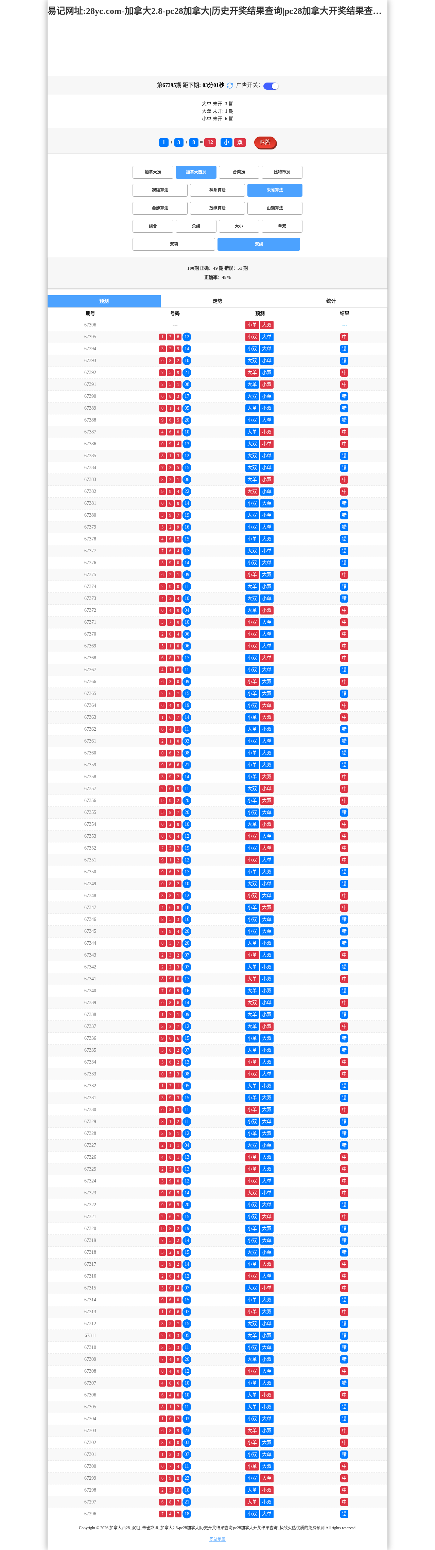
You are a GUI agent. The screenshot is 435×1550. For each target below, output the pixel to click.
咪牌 (265, 142)
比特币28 (282, 172)
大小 (239, 226)
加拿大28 (153, 172)
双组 (259, 244)
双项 (174, 244)
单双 (282, 226)
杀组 (196, 226)
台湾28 (239, 172)
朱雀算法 (275, 190)
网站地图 (217, 1539)
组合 (153, 226)
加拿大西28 (196, 172)
